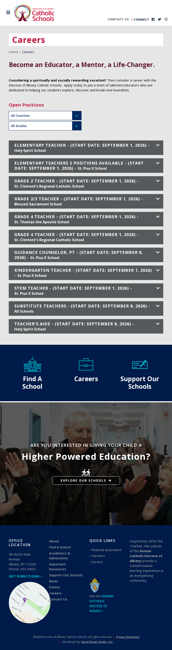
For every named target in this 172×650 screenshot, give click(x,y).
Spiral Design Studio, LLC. (97, 642)
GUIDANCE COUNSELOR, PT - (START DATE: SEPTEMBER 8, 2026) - (78, 255)
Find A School (60, 547)
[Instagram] (166, 19)
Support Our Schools (66, 575)
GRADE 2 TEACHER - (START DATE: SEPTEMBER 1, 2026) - (76, 183)
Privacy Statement (128, 637)
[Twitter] (159, 19)
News (53, 581)
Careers (55, 593)
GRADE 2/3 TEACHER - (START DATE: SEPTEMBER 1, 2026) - (78, 201)
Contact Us (118, 19)
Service (97, 562)
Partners (98, 556)
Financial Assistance (106, 550)
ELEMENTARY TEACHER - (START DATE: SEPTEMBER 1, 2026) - (82, 147)
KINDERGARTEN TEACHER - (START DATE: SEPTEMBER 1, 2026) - (83, 273)
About (54, 541)
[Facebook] (153, 19)
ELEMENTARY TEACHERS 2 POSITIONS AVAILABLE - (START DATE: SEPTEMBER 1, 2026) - (79, 165)
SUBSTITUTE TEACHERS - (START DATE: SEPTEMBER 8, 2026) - (82, 308)
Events (54, 587)
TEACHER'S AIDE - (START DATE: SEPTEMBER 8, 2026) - (74, 326)
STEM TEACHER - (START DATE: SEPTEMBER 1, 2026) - (73, 290)
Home (13, 52)
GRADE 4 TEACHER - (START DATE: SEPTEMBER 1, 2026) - (76, 219)
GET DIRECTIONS (24, 576)
